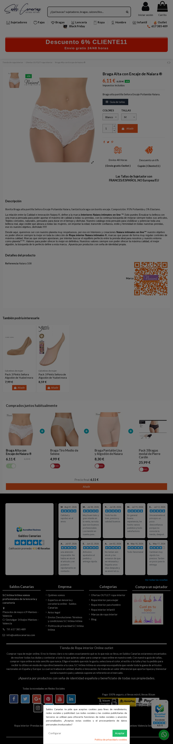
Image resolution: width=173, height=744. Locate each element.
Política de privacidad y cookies (111, 739)
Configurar (54, 733)
